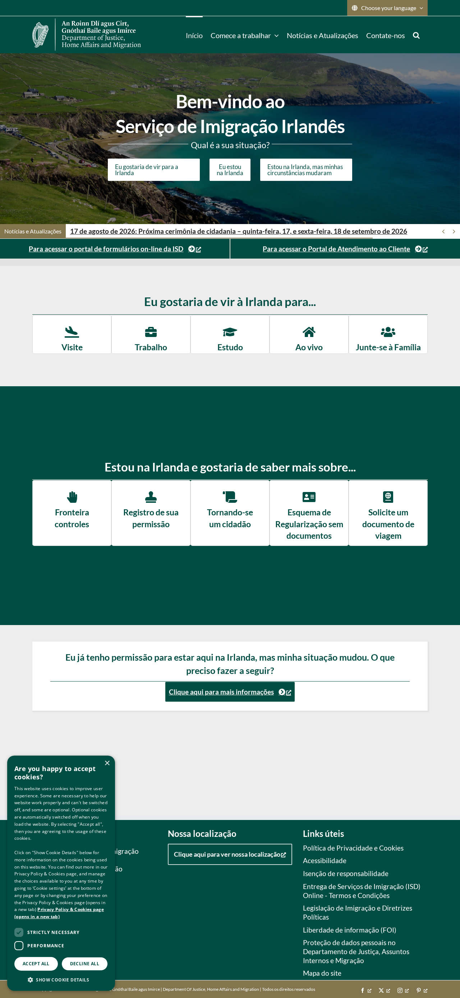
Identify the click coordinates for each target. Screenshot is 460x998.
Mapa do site (322, 973)
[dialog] (61, 873)
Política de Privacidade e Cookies (353, 848)
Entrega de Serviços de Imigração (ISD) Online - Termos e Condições (361, 890)
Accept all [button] (36, 964)
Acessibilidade (324, 860)
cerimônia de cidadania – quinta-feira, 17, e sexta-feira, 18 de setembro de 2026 (238, 231)
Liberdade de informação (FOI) (349, 930)
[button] (416, 34)
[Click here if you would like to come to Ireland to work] (150, 334)
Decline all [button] (84, 964)
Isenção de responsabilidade (345, 873)
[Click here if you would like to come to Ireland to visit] (71, 334)
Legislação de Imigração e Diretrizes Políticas (357, 912)
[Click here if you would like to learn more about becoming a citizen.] (230, 513)
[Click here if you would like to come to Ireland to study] (230, 334)
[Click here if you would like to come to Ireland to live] (309, 334)
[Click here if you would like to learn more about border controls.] (71, 513)
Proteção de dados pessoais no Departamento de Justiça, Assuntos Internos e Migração (356, 951)
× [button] (107, 763)
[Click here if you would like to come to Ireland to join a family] (388, 334)
